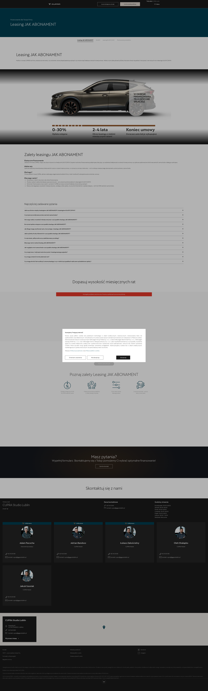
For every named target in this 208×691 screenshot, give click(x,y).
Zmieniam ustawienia (75, 357)
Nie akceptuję (95, 357)
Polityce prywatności (77, 350)
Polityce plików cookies (92, 350)
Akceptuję (123, 357)
